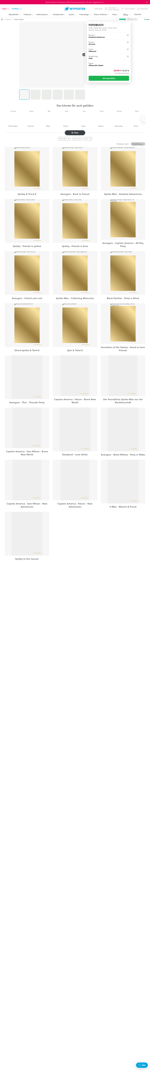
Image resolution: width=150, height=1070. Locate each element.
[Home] (75, 9)
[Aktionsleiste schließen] (147, 2)
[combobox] (138, 144)
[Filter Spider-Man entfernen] (68, 139)
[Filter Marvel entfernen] (80, 139)
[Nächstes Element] (83, 54)
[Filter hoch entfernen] (90, 139)
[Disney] (126, 14)
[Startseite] (2, 19)
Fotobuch (8, 19)
